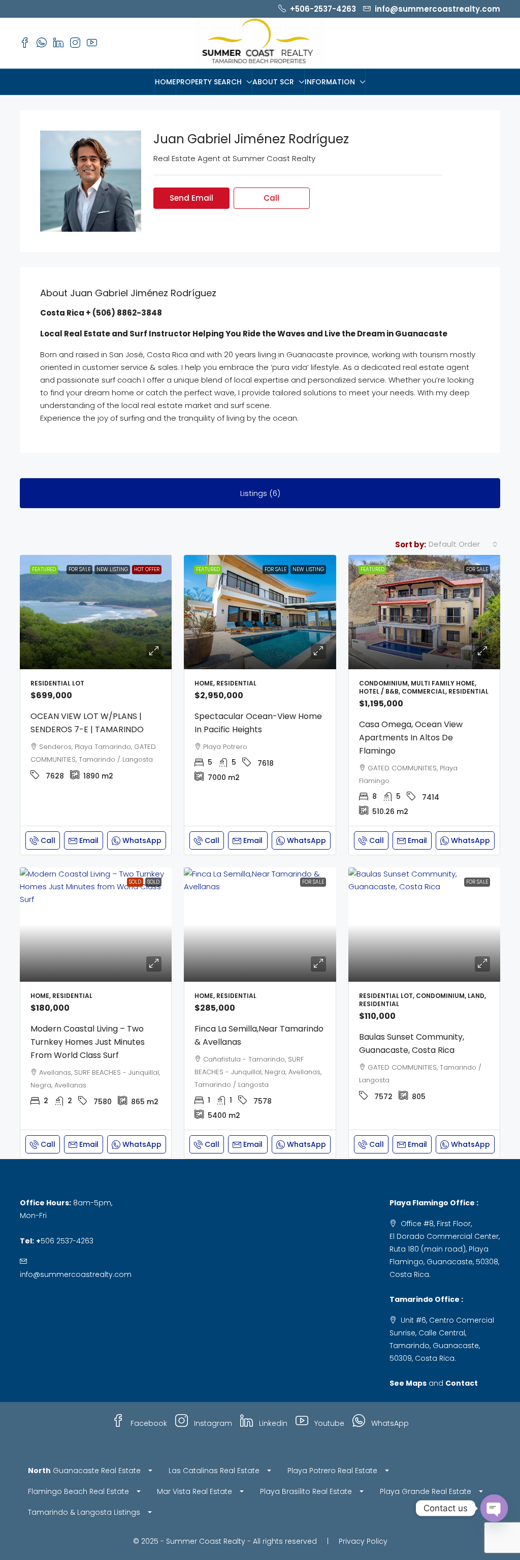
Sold (153, 882)
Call (48, 840)
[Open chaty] (494, 1508)
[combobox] (463, 544)
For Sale (79, 569)
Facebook (147, 1423)
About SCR (273, 82)
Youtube (328, 1423)
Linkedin (272, 1423)
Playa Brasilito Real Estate (306, 1491)
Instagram (212, 1423)
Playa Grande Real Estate (425, 1491)
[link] (96, 612)
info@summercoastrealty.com (76, 1274)
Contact (461, 1383)
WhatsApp (389, 1423)
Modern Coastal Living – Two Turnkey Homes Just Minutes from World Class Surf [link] (87, 1042)
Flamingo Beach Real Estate (78, 1491)
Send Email (191, 198)
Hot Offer (146, 569)
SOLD (135, 882)
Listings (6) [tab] (260, 493)
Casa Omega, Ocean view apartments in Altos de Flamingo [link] (411, 738)
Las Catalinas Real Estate (214, 1470)
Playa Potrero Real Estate (332, 1470)
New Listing (112, 569)
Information (330, 82)
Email (89, 840)
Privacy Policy (363, 1541)
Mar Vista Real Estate (194, 1491)
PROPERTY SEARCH (209, 82)
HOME (165, 82)
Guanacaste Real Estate (84, 1470)
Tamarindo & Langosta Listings (84, 1512)
